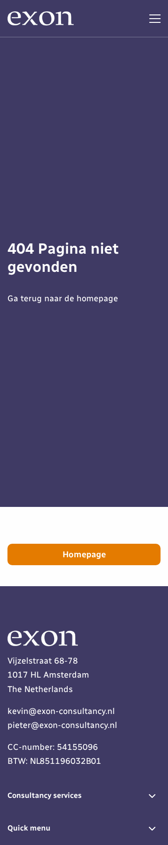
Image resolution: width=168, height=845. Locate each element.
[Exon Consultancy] (42, 18)
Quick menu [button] (28, 828)
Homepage (84, 554)
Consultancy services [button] (44, 795)
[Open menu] (151, 18)
